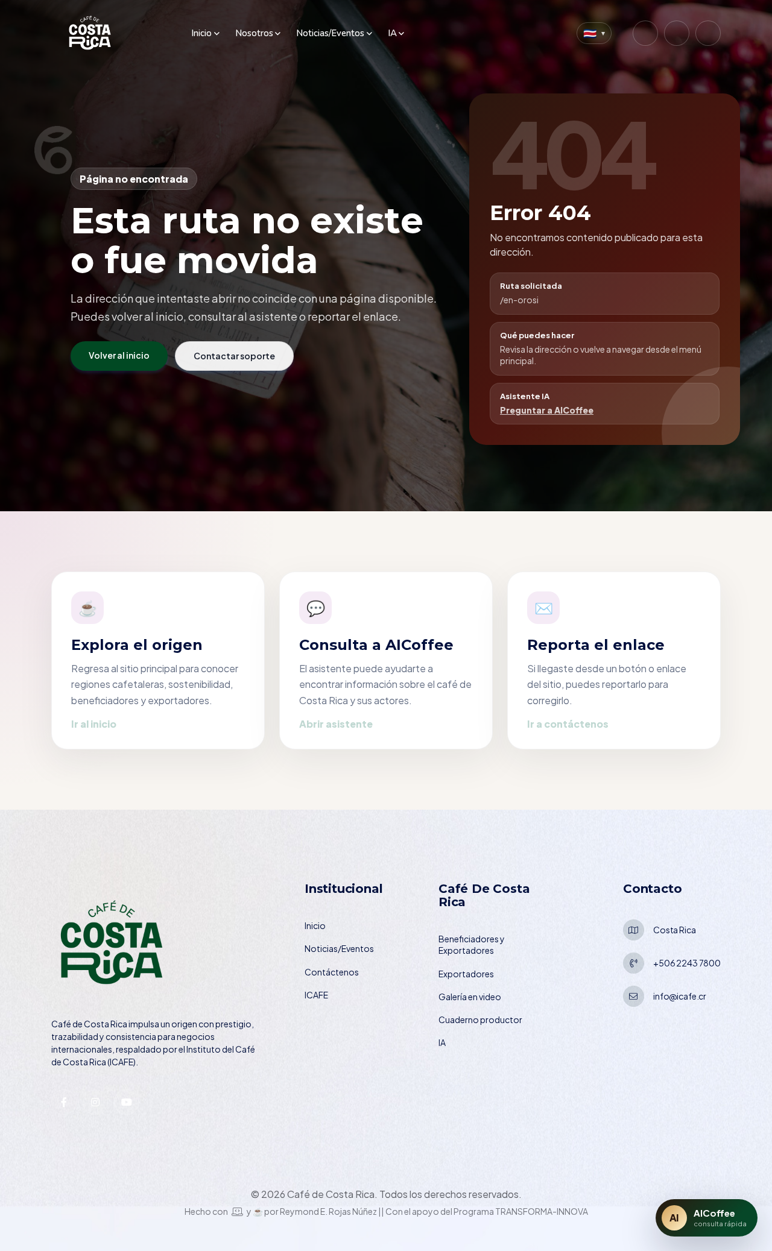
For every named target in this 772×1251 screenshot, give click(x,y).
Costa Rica (674, 929)
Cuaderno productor (480, 1019)
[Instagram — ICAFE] (95, 1102)
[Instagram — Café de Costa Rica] (645, 33)
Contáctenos (332, 971)
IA (392, 33)
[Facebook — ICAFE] (64, 1102)
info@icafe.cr (679, 996)
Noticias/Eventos (330, 33)
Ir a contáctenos (568, 723)
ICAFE (316, 994)
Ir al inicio (93, 723)
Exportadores (466, 973)
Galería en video (469, 996)
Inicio (201, 33)
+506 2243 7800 (687, 962)
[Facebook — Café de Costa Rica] (676, 33)
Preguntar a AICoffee (546, 410)
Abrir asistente (336, 723)
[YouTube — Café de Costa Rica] (708, 33)
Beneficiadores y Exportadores (471, 944)
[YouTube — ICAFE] (126, 1102)
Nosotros (254, 33)
